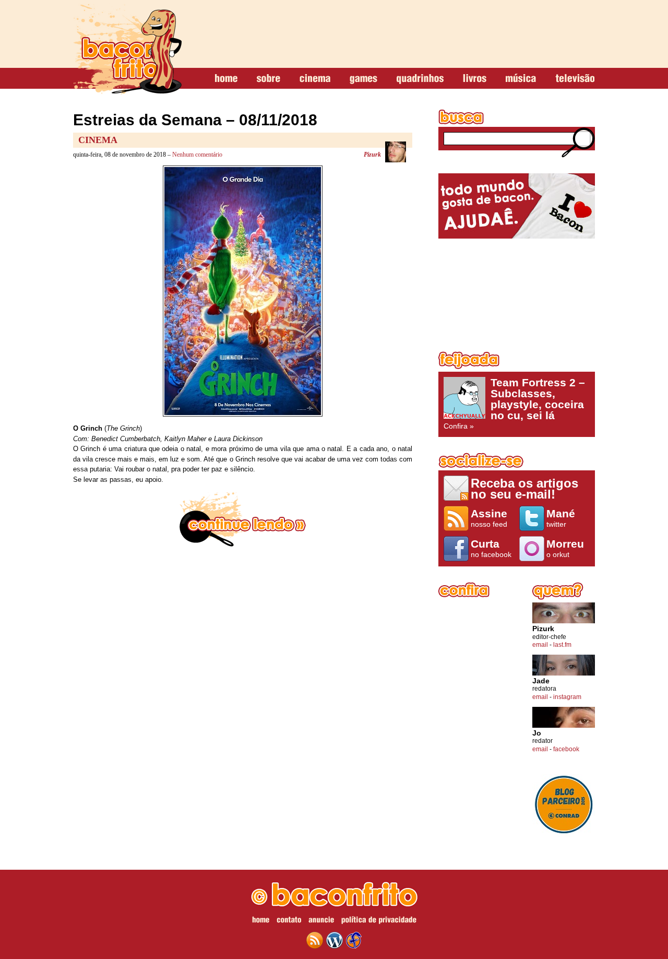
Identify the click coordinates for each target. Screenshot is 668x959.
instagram (567, 697)
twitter (560, 517)
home (226, 79)
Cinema (97, 140)
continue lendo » (243, 519)
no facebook (491, 548)
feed (314, 940)
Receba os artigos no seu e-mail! (524, 488)
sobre (268, 79)
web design (354, 940)
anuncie (321, 921)
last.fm (562, 644)
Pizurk (372, 154)
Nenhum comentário (197, 154)
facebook (566, 749)
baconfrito (127, 49)
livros (474, 79)
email (540, 644)
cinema (315, 79)
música (521, 79)
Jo (536, 733)
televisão (574, 79)
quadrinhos (420, 79)
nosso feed (489, 517)
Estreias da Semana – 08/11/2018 (195, 119)
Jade (541, 681)
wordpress (334, 940)
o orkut (565, 548)
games (363, 79)
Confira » (514, 403)
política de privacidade (378, 921)
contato (289, 921)
